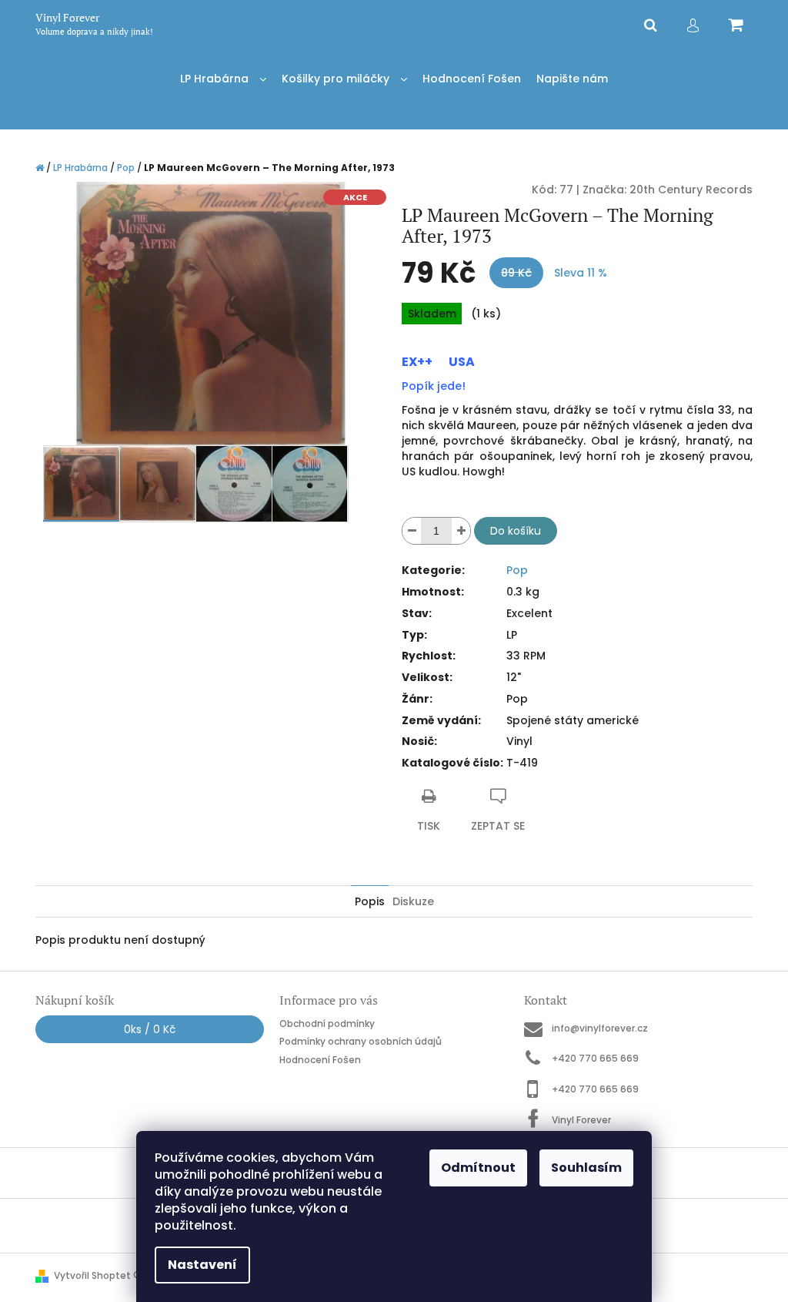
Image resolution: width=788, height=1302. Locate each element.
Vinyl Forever (581, 1119)
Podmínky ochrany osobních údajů (360, 1041)
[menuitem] (223, 79)
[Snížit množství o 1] (411, 531)
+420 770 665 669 (595, 1058)
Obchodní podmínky (327, 1023)
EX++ (417, 362)
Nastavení (202, 1264)
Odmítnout (478, 1167)
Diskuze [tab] (413, 901)
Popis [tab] (370, 901)
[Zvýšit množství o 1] (461, 531)
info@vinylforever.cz (600, 1028)
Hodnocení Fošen (320, 1059)
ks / (149, 1029)
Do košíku (515, 531)
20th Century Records (691, 189)
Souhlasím (586, 1167)
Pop (517, 570)
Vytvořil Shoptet (92, 1275)
